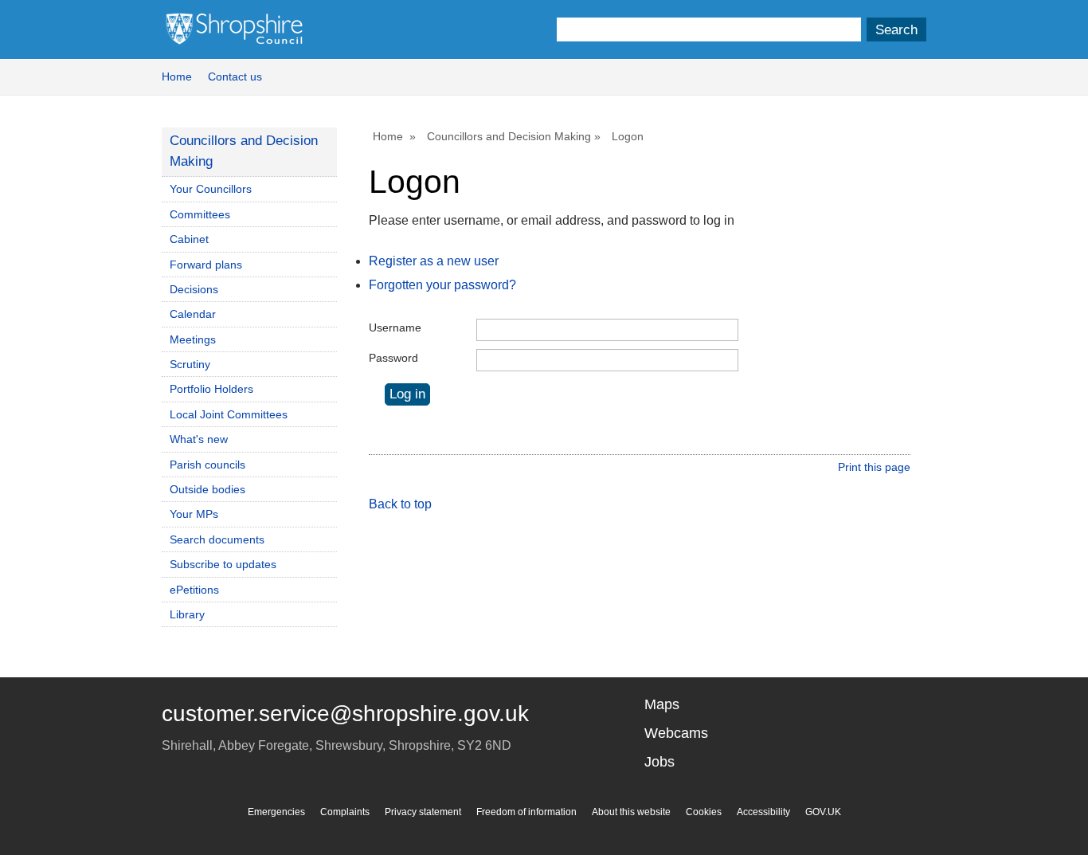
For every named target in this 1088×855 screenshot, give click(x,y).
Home (177, 76)
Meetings (193, 339)
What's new (199, 439)
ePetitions (194, 589)
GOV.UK (823, 812)
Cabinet (189, 239)
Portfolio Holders (211, 388)
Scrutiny (190, 364)
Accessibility (763, 812)
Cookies (704, 812)
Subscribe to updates (223, 564)
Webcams (676, 733)
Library (187, 614)
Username (395, 327)
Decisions (194, 289)
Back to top (400, 504)
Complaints (345, 812)
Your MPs (194, 514)
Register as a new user (434, 261)
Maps (661, 704)
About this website (631, 812)
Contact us (235, 76)
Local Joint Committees (229, 414)
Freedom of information (526, 812)
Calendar (193, 314)
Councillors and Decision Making (509, 136)
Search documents (217, 539)
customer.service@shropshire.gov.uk (345, 713)
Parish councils (207, 464)
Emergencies (276, 812)
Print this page (874, 467)
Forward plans (206, 264)
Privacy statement (423, 812)
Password (393, 357)
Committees (200, 214)
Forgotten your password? (442, 285)
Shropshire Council (234, 29)
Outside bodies (207, 489)
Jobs (659, 762)
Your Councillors (211, 188)
